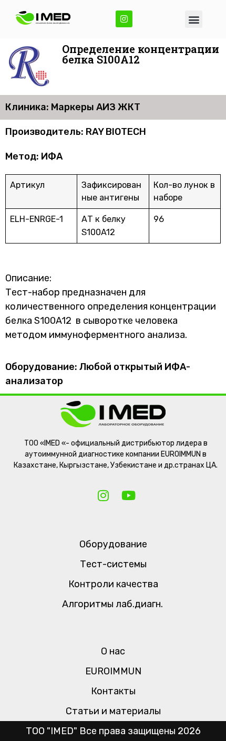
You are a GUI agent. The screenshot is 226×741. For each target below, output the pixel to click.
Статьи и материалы (113, 711)
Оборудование (113, 544)
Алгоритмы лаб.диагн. (112, 604)
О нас (113, 651)
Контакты (113, 691)
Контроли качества (113, 584)
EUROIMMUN (113, 671)
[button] (193, 19)
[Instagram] (124, 18)
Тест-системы (113, 564)
